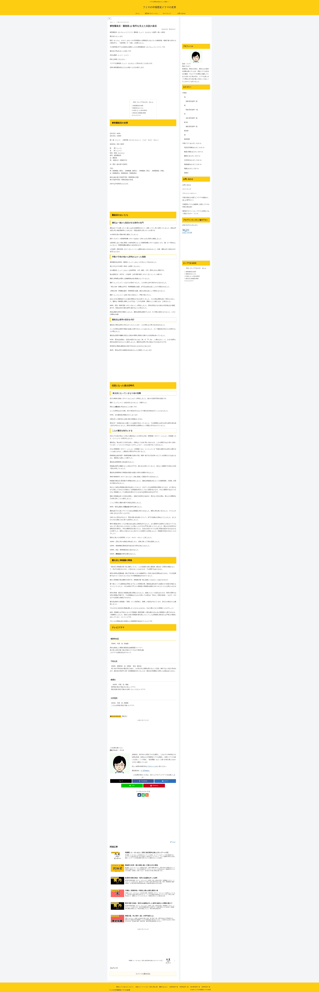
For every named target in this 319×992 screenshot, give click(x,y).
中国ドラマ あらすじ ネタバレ (192, 143)
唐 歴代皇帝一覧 (206, 987)
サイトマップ (186, 189)
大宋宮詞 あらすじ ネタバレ (193, 160)
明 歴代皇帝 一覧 (184, 987)
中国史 (184, 93)
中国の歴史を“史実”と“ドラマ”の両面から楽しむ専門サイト (195, 199)
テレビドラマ (137, 115)
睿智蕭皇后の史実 (138, 105)
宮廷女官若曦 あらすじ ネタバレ (194, 147)
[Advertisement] (143, 86)
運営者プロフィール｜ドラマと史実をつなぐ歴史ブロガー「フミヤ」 (195, 212)
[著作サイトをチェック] (139, 795)
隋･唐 (186, 122)
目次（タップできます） (141, 102)
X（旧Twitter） (145, 770)
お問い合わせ (186, 185)
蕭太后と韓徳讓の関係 (139, 113)
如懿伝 (186, 173)
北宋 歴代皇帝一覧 (191, 118)
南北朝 (186, 131)
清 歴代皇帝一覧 (173, 987)
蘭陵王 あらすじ (163, 987)
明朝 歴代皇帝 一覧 (192, 109)
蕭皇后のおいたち (138, 108)
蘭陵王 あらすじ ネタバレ (192, 156)
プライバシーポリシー (189, 193)
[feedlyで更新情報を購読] (143, 795)
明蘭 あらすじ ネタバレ (191, 168)
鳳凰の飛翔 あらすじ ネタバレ (193, 152)
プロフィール (152, 766)
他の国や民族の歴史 (116, 716)
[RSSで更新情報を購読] (147, 795)
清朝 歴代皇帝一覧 (191, 101)
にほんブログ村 (187, 232)
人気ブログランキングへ (190, 225)
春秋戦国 (187, 139)
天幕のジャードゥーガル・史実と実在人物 (146, 987)
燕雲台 (125, 716)
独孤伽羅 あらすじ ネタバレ (193, 164)
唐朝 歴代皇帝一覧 (191, 126)
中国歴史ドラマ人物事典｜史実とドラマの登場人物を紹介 (195, 206)
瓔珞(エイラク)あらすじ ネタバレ (125, 987)
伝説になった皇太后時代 (140, 110)
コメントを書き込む (143, 974)
